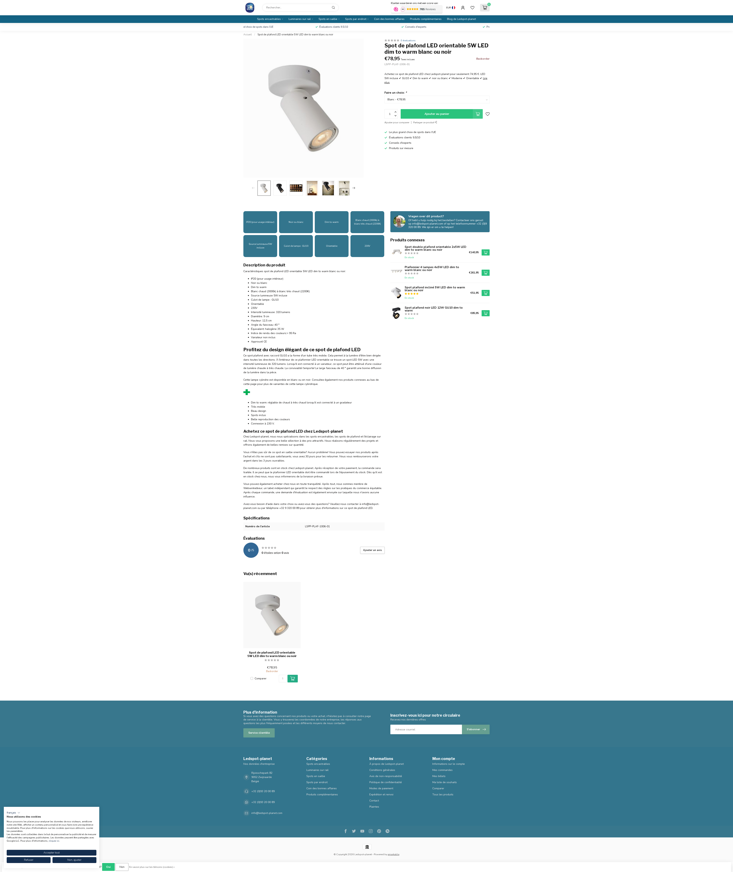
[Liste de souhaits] (472, 7)
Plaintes (374, 807)
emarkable (393, 854)
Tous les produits (442, 794)
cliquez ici (54, 840)
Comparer (260, 678)
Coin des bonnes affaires (389, 19)
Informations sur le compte (448, 764)
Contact (374, 800)
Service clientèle (259, 733)
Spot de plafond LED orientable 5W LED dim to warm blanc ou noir (295, 34)
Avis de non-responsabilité (385, 776)
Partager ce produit (424, 122)
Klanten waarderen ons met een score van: (414, 3)
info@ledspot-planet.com (266, 813)
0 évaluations (408, 40)
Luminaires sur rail (300, 19)
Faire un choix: (395, 93)
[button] (13, 812)
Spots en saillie (328, 19)
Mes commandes (442, 770)
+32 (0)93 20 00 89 (263, 791)
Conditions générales (382, 770)
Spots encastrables (269, 19)
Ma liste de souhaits (444, 782)
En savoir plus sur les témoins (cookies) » (152, 867)
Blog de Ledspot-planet (461, 19)
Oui (108, 867)
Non (121, 867)
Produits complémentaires (426, 19)
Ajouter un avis (372, 550)
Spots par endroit (355, 19)
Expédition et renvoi (381, 794)
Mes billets (439, 776)
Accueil (247, 34)
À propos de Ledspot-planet (386, 764)
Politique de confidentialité (385, 782)
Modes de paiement (381, 788)
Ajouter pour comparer (396, 122)
